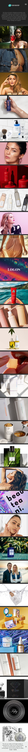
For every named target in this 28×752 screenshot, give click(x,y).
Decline (15, 749)
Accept (10, 749)
